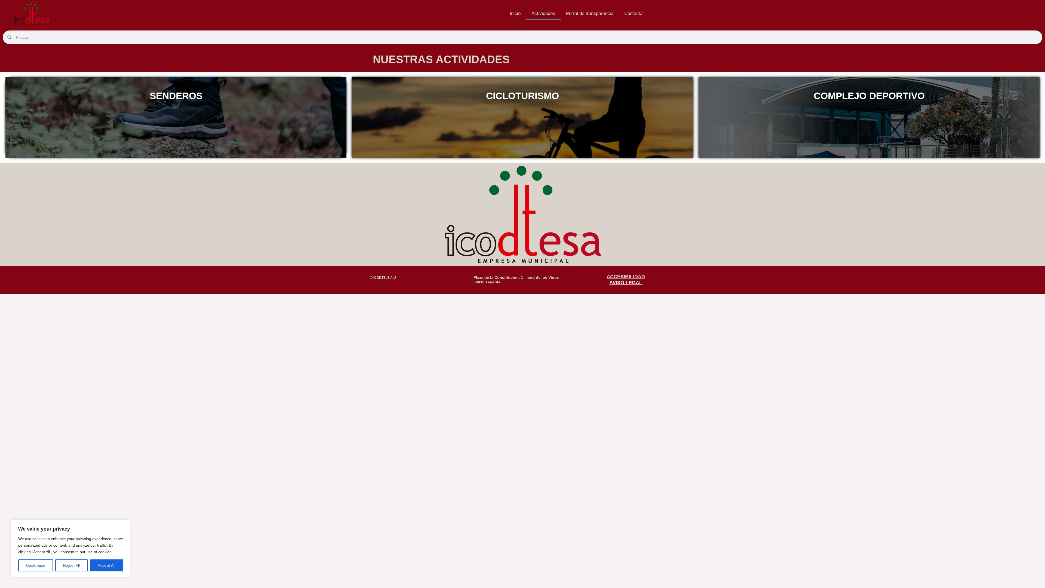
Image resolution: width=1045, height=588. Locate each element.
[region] (71, 548)
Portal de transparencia (589, 13)
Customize (35, 565)
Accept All (106, 565)
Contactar (634, 13)
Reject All (71, 565)
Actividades (543, 13)
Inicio (515, 13)
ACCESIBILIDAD (626, 276)
